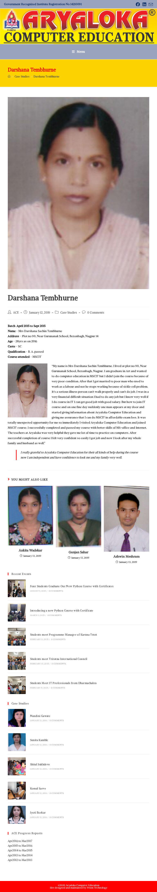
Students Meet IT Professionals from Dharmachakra (63, 683)
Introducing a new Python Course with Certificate (61, 610)
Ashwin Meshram (126, 556)
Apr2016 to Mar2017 (20, 841)
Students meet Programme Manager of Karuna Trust (63, 634)
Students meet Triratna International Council (58, 659)
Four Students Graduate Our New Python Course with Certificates (72, 586)
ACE (16, 312)
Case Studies (68, 312)
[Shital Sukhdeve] (17, 766)
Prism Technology (97, 887)
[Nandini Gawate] (17, 718)
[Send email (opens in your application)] (150, 4)
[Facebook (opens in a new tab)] (138, 4)
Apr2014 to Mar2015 (20, 850)
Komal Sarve (38, 788)
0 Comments (95, 312)
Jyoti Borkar (38, 812)
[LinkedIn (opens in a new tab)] (144, 4)
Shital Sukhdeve (40, 764)
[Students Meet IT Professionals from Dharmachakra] (17, 685)
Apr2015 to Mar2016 (20, 845)
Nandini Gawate (40, 716)
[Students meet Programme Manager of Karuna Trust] (17, 637)
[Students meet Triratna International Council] (17, 661)
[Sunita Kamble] (17, 742)
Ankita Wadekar (30, 550)
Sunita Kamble (39, 740)
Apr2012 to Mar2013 (20, 860)
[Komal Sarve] (17, 790)
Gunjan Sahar (78, 552)
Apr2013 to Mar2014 (20, 855)
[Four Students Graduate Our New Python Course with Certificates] (17, 588)
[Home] (9, 76)
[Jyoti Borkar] (17, 815)
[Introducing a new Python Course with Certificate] (17, 612)
